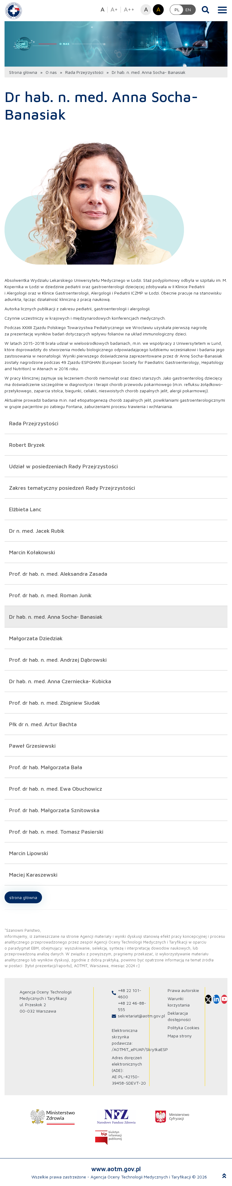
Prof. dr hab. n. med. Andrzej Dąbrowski (58, 660)
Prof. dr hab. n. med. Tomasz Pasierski (56, 832)
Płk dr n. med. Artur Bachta (43, 724)
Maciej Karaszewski (33, 874)
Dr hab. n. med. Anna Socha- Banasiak (55, 617)
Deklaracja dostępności (179, 1016)
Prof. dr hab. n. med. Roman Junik (50, 595)
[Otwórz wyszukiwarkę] (205, 9)
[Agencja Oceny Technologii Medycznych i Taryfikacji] (14, 11)
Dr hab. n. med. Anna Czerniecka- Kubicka (60, 681)
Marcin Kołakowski (32, 552)
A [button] (103, 9)
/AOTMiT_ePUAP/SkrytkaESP (140, 1049)
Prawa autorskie (183, 990)
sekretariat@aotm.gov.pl (141, 1015)
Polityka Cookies (183, 1027)
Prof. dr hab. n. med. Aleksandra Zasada (58, 574)
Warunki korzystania (179, 1001)
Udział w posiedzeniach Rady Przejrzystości (63, 466)
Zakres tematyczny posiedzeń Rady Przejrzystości (72, 488)
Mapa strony (180, 1035)
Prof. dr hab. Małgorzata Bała (45, 767)
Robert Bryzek (27, 445)
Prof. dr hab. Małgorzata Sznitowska (54, 810)
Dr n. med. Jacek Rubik (36, 531)
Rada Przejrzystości (84, 72)
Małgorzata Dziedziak (36, 638)
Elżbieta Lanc (25, 509)
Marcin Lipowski (28, 853)
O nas (51, 72)
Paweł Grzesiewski (32, 746)
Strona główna (23, 72)
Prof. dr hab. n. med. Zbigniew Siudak (54, 703)
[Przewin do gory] (224, 1176)
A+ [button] (114, 9)
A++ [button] (129, 9)
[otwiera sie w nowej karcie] (52, 1117)
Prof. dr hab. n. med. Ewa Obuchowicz (55, 789)
